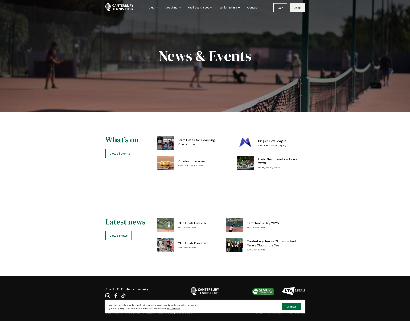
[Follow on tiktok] (123, 296)
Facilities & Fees (198, 7)
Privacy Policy (173, 308)
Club (151, 7)
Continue (291, 306)
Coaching (171, 7)
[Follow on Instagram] (107, 296)
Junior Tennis (228, 7)
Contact (252, 7)
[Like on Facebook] (116, 296)
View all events (120, 154)
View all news (119, 236)
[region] (205, 310)
